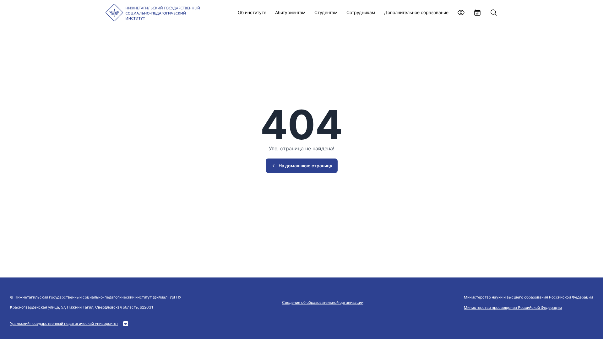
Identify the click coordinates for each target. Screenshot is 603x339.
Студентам (326, 12)
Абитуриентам (290, 12)
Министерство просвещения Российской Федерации (513, 307)
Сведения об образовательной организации (322, 302)
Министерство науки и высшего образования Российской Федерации (528, 297)
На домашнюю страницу (305, 165)
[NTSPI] (153, 12)
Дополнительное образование (416, 12)
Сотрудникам (360, 12)
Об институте (252, 12)
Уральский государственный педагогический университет (64, 323)
